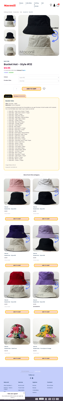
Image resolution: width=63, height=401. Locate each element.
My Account (21, 385)
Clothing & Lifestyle (36, 4)
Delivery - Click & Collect (8, 388)
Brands (34, 385)
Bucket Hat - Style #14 (39, 209)
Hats (21, 12)
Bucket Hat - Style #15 (10, 255)
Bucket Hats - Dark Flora (11, 348)
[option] (38, 35)
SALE (42, 3)
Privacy (11, 399)
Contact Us (50, 388)
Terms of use (6, 399)
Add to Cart (31, 89)
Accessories (16, 12)
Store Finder (50, 385)
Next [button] (57, 35)
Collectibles (29, 3)
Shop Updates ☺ (8, 385)
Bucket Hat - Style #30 (39, 302)
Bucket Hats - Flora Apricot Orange (42, 348)
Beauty (21, 3)
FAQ (5, 391)
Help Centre (21, 390)
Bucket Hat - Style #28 (10, 302)
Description (8, 96)
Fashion (34, 392)
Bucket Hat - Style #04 (10, 209)
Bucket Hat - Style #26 (39, 255)
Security (15, 399)
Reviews (16, 96)
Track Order (21, 388)
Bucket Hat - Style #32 (28, 12)
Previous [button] (20, 35)
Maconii (6, 61)
